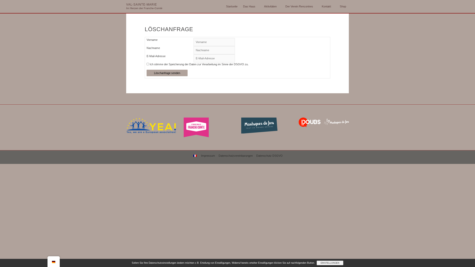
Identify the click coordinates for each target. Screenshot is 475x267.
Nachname (153, 48)
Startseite (232, 6)
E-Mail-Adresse (156, 56)
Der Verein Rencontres (299, 6)
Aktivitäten (270, 6)
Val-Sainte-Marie (141, 4)
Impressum (208, 155)
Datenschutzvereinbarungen (236, 155)
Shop (343, 6)
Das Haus (249, 6)
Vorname (152, 39)
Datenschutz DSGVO (269, 155)
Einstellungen (330, 263)
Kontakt (326, 6)
